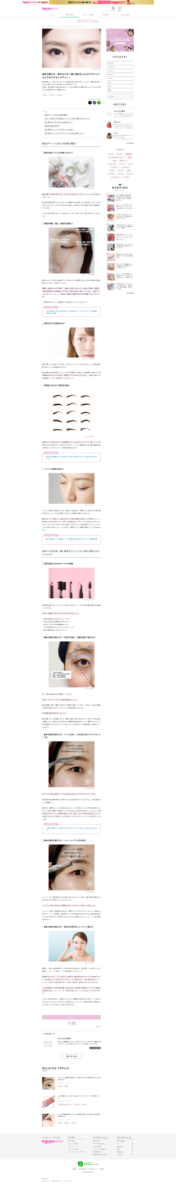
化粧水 (128, 170)
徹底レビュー (123, 160)
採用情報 (102, 1169)
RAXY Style (69, 14)
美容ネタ (67, 1123)
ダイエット (111, 174)
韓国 (115, 160)
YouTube (119, 1154)
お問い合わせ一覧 (56, 1181)
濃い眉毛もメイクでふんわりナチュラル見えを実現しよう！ (65, 133)
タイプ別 (126, 177)
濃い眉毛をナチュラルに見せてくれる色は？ (59, 129)
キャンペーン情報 (88, 14)
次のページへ (71, 1017)
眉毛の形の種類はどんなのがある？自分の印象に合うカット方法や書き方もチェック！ (71, 457)
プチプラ (112, 170)
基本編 (66, 1086)
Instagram (119, 1146)
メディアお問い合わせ (98, 1143)
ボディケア (110, 75)
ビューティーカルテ (73, 1149)
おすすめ (119, 154)
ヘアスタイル (114, 167)
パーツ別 (120, 170)
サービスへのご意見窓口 (99, 1149)
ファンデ (129, 174)
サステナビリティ (67, 1181)
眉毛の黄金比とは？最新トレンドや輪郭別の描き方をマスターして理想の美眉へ (71, 540)
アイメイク (49, 92)
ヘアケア (109, 78)
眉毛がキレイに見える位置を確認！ (56, 115)
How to (44, 95)
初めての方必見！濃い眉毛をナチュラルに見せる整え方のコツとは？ (67, 118)
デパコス (120, 174)
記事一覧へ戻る (71, 1056)
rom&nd (84, 1104)
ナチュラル (59, 95)
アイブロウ (51, 95)
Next (98, 1027)
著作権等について (93, 1169)
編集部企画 (128, 154)
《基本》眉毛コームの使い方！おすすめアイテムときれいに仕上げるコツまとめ (71, 829)
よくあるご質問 (124, 14)
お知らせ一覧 (96, 1141)
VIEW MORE (130, 143)
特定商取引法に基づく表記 (100, 1154)
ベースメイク (111, 67)
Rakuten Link (120, 1152)
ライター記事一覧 (95, 1048)
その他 (109, 90)
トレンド (122, 164)
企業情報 (74, 1169)
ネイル (109, 82)
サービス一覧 (45, 1181)
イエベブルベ (125, 167)
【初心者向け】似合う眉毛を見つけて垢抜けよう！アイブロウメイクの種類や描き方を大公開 (71, 312)
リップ (129, 164)
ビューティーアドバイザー (75, 1152)
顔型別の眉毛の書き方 (52, 126)
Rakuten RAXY (50, 8)
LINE (118, 1149)
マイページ (71, 1146)
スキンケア (110, 63)
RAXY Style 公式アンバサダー (65, 1104)
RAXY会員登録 (121, 1141)
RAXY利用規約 (97, 1152)
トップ (51, 14)
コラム (109, 86)
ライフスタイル (116, 177)
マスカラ (73, 1123)
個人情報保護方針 (82, 1169)
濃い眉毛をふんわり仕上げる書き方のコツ (59, 122)
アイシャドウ (76, 1104)
